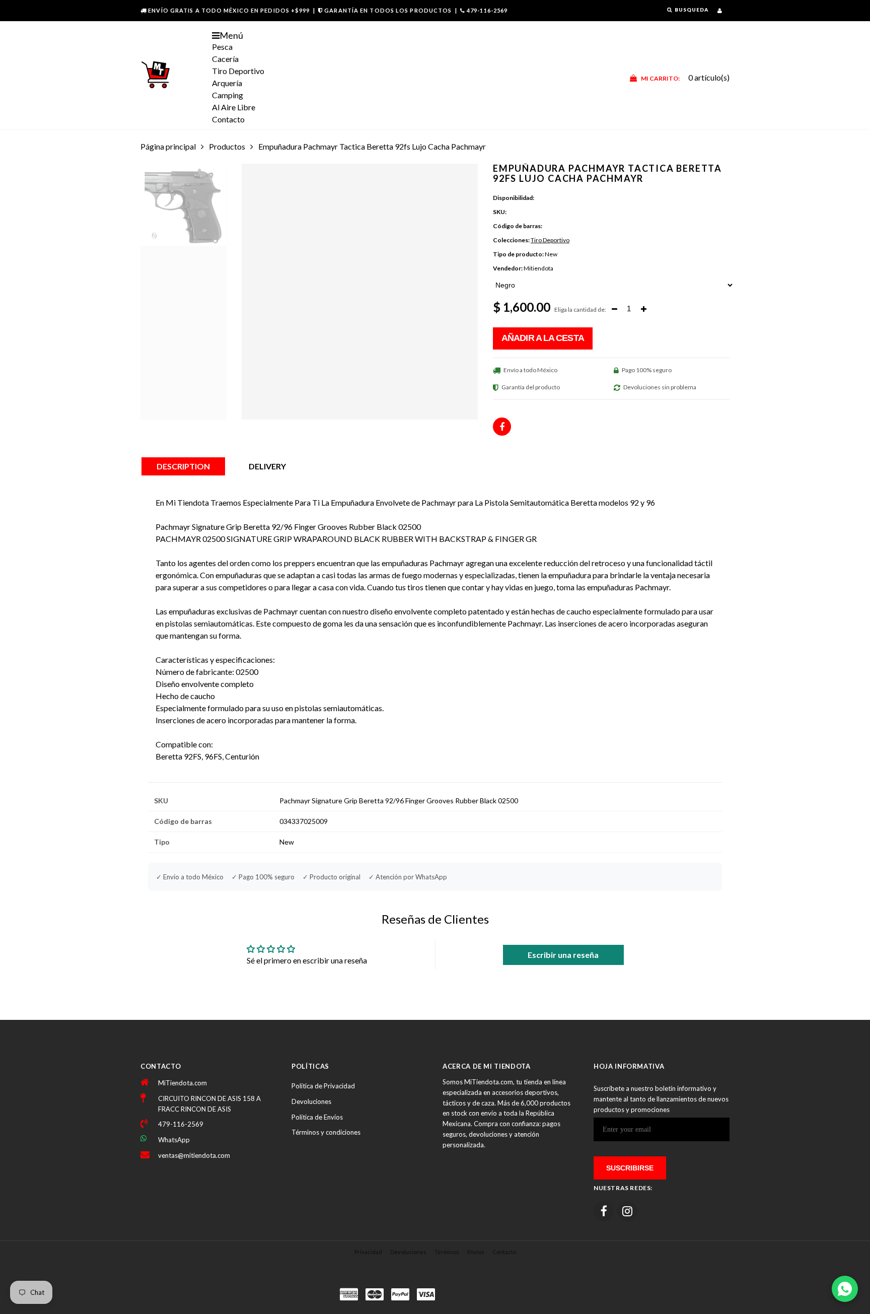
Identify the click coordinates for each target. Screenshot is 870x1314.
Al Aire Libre (233, 107)
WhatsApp (174, 1140)
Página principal (168, 146)
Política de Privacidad (323, 1086)
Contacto (228, 119)
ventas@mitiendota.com (194, 1155)
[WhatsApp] (845, 1289)
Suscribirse (630, 1168)
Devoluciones (311, 1101)
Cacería (225, 58)
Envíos (475, 1252)
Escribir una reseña (563, 954)
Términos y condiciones (326, 1132)
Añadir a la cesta (542, 338)
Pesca (222, 46)
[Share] (502, 427)
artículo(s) (685, 77)
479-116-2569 (487, 10)
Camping (227, 95)
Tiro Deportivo (238, 71)
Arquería (227, 83)
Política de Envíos (317, 1117)
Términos (446, 1252)
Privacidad (368, 1252)
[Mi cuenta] (719, 10)
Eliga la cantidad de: (580, 309)
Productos (227, 146)
